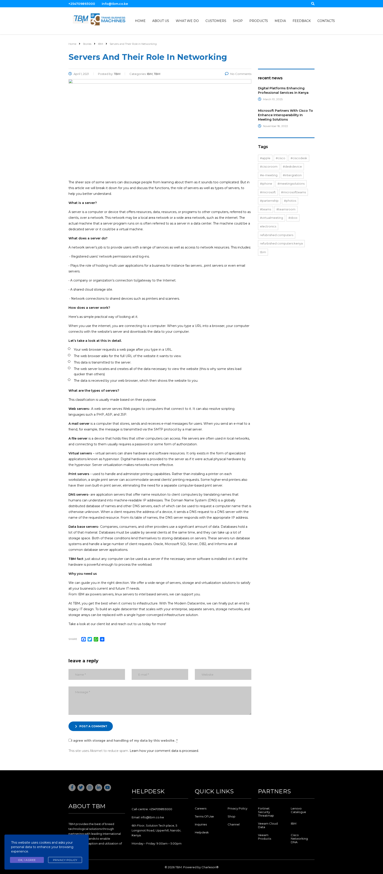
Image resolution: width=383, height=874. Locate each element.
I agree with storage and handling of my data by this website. (124, 741)
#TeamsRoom (285, 209)
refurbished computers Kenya (281, 243)
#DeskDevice (292, 166)
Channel (234, 824)
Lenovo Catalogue (298, 810)
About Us (160, 21)
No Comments (240, 74)
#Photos (290, 200)
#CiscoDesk (299, 158)
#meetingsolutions (291, 183)
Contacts (326, 21)
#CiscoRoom (268, 166)
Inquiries (201, 824)
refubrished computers (276, 235)
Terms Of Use (204, 816)
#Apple (265, 158)
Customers (215, 21)
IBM (293, 823)
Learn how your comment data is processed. (164, 751)
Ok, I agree (27, 860)
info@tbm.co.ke (115, 4)
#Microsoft (268, 192)
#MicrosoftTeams (293, 192)
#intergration (292, 175)
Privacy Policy (237, 808)
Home (140, 21)
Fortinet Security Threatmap (266, 812)
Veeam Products (264, 836)
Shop (238, 21)
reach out (125, 624)
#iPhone (266, 183)
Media (280, 21)
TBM (263, 252)
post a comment (93, 726)
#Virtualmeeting (271, 217)
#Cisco (280, 158)
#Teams (265, 209)
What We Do (187, 21)
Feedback (302, 21)
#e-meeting (268, 175)
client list (103, 624)
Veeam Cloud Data (268, 825)
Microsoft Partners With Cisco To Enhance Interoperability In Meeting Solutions (285, 115)
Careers (200, 808)
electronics (268, 226)
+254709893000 (81, 4)
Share (72, 639)
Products (258, 21)
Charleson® (210, 867)
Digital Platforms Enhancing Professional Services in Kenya (283, 90)
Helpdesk (202, 832)
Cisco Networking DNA (299, 838)
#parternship (269, 200)
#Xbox (292, 217)
